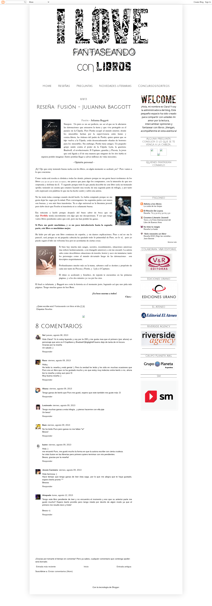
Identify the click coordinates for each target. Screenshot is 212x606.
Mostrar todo (172, 242)
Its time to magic (152, 227)
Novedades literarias (115, 86)
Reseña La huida (151, 229)
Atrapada (46, 495)
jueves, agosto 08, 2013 (57, 335)
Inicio (86, 566)
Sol (43, 335)
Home (47, 86)
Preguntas (84, 86)
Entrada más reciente (46, 566)
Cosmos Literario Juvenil (156, 217)
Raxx (44, 360)
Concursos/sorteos (153, 86)
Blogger (115, 587)
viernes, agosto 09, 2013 (59, 360)
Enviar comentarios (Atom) (60, 571)
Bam (44, 425)
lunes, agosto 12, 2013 (62, 495)
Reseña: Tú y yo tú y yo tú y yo (157, 213)
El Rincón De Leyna (153, 211)
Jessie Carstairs (50, 470)
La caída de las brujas (153, 206)
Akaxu (45, 388)
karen (45, 444)
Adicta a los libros (153, 204)
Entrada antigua (124, 566)
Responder (47, 351)
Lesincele (47, 405)
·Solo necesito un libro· (155, 234)
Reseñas (64, 86)
